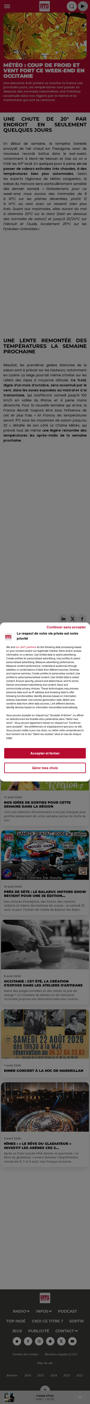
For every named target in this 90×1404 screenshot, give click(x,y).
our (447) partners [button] (26, 647)
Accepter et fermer (45, 753)
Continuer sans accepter (66, 627)
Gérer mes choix (45, 767)
